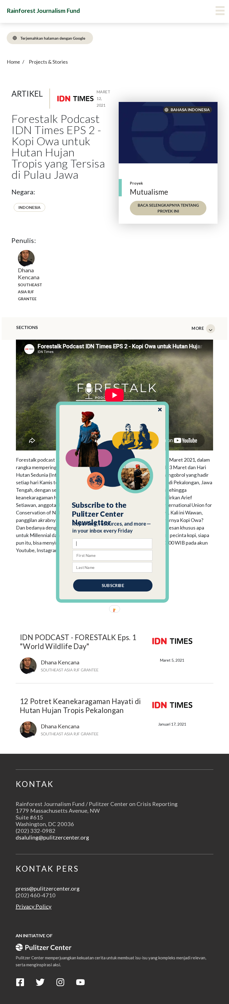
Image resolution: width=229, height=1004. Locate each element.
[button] (113, 513)
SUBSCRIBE (113, 585)
